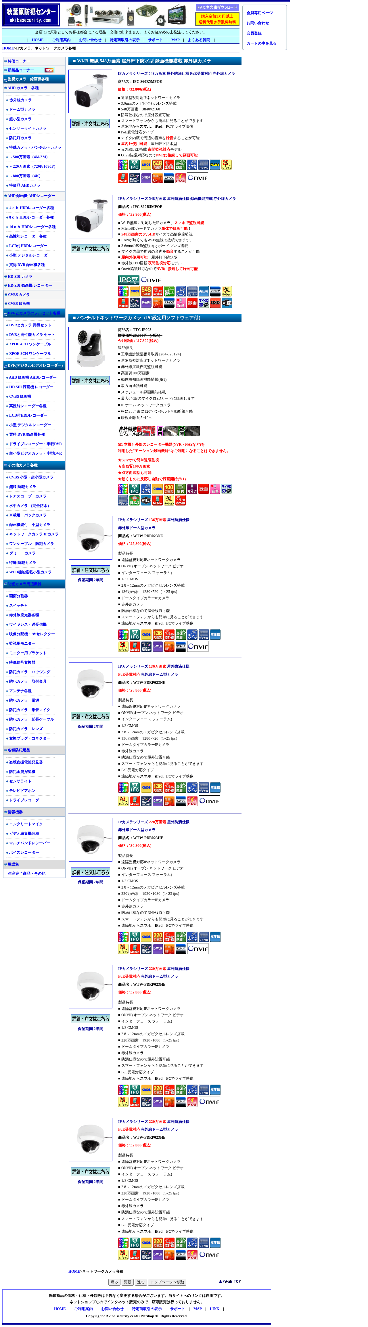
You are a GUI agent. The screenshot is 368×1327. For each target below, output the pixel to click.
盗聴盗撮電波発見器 (26, 762)
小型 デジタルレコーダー (30, 255)
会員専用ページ (260, 13)
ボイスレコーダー (24, 852)
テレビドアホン (22, 790)
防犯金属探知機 (22, 771)
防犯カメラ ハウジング (29, 672)
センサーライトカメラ (28, 128)
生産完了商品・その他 (26, 873)
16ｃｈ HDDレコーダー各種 (32, 227)
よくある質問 (199, 40)
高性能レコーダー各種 (28, 236)
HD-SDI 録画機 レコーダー (30, 285)
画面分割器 (18, 596)
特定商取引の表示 (125, 40)
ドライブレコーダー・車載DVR (35, 444)
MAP (175, 40)
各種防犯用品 (19, 750)
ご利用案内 (61, 40)
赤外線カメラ (20, 100)
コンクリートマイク (26, 824)
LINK (214, 1309)
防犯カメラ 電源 (24, 700)
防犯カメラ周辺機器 (24, 584)
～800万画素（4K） (26, 176)
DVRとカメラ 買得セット (30, 325)
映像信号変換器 (22, 662)
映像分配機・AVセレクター (32, 634)
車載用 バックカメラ (28, 515)
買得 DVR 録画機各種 (27, 265)
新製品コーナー (21, 70)
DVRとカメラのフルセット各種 (34, 313)
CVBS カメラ (19, 294)
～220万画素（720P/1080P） (33, 166)
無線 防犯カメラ (22, 487)
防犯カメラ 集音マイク (29, 710)
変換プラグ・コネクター (29, 738)
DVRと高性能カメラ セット (32, 334)
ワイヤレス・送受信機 (28, 624)
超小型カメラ (20, 119)
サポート (177, 1309)
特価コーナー (19, 61)
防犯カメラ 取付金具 (28, 681)
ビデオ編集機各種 (24, 833)
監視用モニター (22, 643)
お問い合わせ (90, 40)
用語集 (13, 864)
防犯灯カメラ (20, 138)
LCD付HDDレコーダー (28, 246)
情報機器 (15, 812)
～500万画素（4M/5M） (29, 157)
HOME (38, 40)
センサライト (20, 781)
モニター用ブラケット (28, 653)
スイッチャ (18, 605)
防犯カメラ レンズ (26, 729)
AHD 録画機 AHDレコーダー (31, 196)
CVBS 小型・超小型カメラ (31, 477)
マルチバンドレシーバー (29, 843)
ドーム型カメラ (22, 109)
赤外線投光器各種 (24, 615)
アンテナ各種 (20, 691)
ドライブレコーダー (26, 800)
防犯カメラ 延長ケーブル (31, 719)
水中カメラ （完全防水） (30, 505)
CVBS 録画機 (19, 303)
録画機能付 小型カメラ (29, 524)
